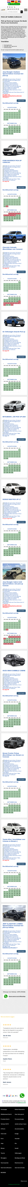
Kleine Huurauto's (20, 1109)
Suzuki (16, 1148)
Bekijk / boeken (21, 100)
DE (13, 9)
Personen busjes (19, 1119)
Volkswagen (18, 1153)
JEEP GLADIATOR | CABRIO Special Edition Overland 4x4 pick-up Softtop (13, 925)
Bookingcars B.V (21, 1102)
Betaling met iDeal (20, 1158)
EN (10, 9)
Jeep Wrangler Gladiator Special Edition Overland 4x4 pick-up (13, 73)
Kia (16, 1143)
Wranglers (4, 1158)
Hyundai (17, 1138)
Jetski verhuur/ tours (20, 1124)
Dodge (17, 1133)
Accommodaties (19, 1128)
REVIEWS (3, 1172)
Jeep (2, 1143)
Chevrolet (3, 1133)
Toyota (3, 1153)
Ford (2, 1138)
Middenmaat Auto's (6, 1114)
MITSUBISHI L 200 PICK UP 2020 (14, 417)
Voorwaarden (4, 1162)
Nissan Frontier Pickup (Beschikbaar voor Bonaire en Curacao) (13, 755)
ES (15, 9)
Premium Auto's (5, 1119)
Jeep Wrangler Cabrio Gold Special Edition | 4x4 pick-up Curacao (13, 583)
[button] (25, 9)
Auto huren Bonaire (6, 1167)
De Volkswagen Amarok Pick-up (14, 332)
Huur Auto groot (19, 1114)
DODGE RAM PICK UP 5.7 (12, 499)
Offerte (3, 1128)
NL (8, 9)
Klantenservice (19, 1162)
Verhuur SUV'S (5, 1124)
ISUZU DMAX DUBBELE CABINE (14, 670)
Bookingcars (11, 1184)
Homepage (4, 1109)
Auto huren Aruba (20, 1167)
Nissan (2, 1148)
